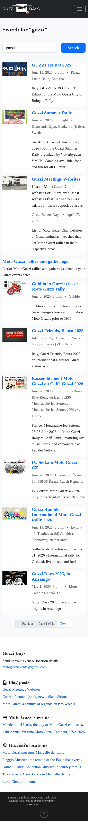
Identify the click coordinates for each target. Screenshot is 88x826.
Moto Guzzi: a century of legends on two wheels (38, 704)
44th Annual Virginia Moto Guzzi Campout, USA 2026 (43, 732)
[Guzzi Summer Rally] (14, 116)
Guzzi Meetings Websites (56, 179)
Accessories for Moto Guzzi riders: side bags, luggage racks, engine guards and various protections (31, 801)
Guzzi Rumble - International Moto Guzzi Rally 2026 (56, 514)
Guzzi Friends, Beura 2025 (57, 330)
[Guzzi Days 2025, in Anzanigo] (14, 578)
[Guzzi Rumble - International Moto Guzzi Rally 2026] (14, 513)
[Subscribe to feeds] (44, 814)
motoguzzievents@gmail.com (24, 667)
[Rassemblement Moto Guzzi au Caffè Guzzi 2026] (14, 382)
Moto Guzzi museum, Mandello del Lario (33, 752)
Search (73, 47)
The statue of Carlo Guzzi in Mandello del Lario (38, 774)
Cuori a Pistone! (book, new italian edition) (34, 697)
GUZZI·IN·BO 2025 (51, 65)
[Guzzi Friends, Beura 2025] (14, 334)
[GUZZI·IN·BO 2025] (14, 69)
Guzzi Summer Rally (52, 112)
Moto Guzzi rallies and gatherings (35, 261)
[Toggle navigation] (80, 9)
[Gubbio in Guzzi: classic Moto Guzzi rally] (14, 287)
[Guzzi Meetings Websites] (14, 183)
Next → (65, 623)
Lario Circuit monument (20, 781)
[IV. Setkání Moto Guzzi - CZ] (14, 466)
